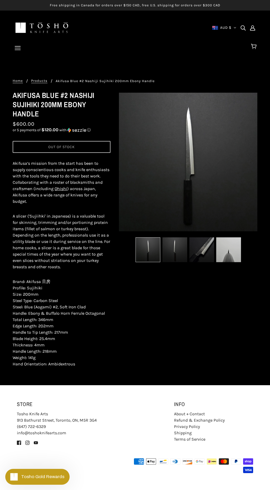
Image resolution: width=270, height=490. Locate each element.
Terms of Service (189, 439)
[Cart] (255, 47)
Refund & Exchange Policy (199, 420)
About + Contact (189, 413)
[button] (61, 130)
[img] (243, 27)
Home (18, 81)
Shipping (183, 432)
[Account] (252, 27)
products (39, 81)
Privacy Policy (187, 426)
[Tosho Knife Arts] (42, 27)
